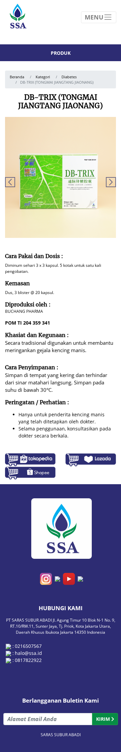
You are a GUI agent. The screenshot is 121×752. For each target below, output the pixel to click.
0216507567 (28, 646)
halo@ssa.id (28, 653)
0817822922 (28, 660)
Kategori (42, 77)
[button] (111, 182)
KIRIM (103, 719)
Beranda (17, 77)
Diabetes (69, 77)
